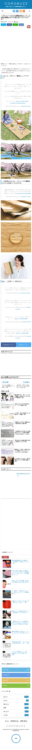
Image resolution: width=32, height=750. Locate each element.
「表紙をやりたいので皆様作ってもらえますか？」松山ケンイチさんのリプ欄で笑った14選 (20, 623)
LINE (15, 24)
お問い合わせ (23, 721)
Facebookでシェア (8, 344)
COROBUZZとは (14, 721)
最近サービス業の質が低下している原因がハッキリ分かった (20, 611)
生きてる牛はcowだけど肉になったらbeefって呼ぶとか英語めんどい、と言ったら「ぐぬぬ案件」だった (20, 572)
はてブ (21, 24)
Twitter (3, 24)
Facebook (9, 24)
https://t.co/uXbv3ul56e (22, 101)
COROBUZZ (16, 3)
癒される (16, 21)
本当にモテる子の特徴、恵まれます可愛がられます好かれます (20, 581)
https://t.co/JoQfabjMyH (22, 333)
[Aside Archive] (28, 26)
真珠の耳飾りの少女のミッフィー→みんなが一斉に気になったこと (20, 633)
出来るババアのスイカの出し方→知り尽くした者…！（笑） (20, 601)
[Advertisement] (16, 44)
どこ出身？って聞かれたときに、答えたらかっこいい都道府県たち (20, 592)
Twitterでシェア (23, 344)
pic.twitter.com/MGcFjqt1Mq (17, 103)
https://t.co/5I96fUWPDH (20, 318)
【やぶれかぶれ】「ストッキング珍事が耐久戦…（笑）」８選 (20, 642)
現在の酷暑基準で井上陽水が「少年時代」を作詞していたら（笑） (20, 562)
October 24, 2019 (25, 106)
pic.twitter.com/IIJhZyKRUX (23, 193)
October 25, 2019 (26, 322)
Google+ (5, 680)
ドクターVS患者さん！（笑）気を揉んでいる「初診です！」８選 (20, 653)
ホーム (7, 721)
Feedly (5, 685)
